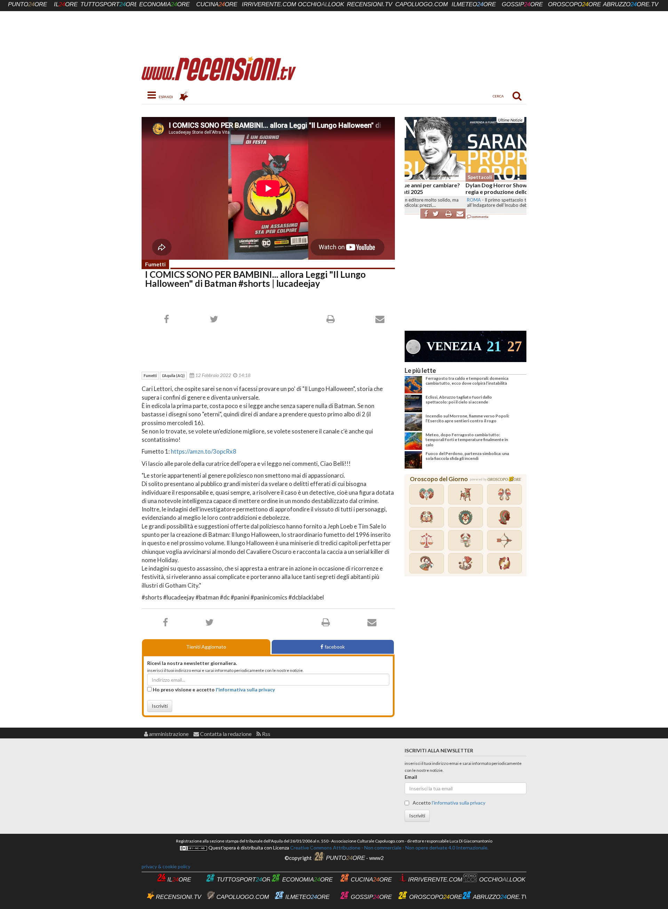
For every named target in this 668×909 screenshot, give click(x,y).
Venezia (454, 346)
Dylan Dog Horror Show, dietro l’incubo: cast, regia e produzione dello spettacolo (463, 188)
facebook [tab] (335, 647)
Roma (413, 200)
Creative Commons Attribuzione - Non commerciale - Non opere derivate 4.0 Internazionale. (388, 848)
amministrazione (168, 733)
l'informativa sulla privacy (245, 689)
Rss (265, 733)
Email (411, 777)
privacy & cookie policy (166, 866)
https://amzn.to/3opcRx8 (203, 451)
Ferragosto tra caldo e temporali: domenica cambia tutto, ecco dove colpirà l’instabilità (467, 381)
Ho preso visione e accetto (213, 689)
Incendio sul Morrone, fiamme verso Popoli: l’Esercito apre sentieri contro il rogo (467, 418)
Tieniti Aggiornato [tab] (206, 647)
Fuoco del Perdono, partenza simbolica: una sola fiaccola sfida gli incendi (467, 456)
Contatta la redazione (225, 733)
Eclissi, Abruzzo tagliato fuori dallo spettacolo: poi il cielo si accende (459, 399)
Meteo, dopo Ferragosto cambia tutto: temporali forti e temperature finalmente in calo (467, 439)
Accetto (448, 803)
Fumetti (155, 264)
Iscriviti (160, 706)
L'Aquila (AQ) (173, 375)
